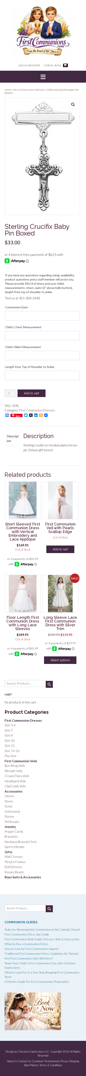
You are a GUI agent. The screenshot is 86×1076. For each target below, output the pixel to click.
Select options (60, 660)
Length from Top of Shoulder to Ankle (29, 367)
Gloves (9, 796)
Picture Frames (15, 862)
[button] (43, 77)
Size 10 (10, 740)
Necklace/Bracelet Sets (21, 842)
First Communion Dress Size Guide (27, 934)
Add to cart (31, 393)
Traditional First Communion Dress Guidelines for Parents (42, 953)
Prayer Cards (14, 831)
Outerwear (12, 811)
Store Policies (31, 1065)
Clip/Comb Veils (15, 786)
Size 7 (9, 730)
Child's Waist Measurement (23, 347)
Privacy (64, 1061)
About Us (12, 1061)
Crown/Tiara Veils (17, 776)
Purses (9, 816)
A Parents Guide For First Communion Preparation (37, 981)
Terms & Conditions (50, 1065)
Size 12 (10, 745)
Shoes (9, 801)
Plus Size (10, 756)
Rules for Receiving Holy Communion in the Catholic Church (42, 929)
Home (8, 89)
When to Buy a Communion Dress (26, 944)
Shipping (74, 1061)
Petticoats (12, 822)
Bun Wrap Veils (15, 765)
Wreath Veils (14, 771)
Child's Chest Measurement (23, 327)
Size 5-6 (10, 725)
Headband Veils (15, 781)
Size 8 (9, 735)
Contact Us (24, 1061)
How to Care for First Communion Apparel (31, 948)
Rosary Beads (14, 872)
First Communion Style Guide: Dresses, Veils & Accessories (42, 939)
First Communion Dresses (29, 89)
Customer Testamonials (46, 1061)
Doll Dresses (13, 867)
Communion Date (16, 307)
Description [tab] (13, 438)
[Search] (49, 684)
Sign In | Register (29, 65)
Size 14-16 (12, 751)
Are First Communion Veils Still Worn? (29, 958)
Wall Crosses (14, 856)
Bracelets (11, 836)
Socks (9, 806)
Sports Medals (14, 847)
